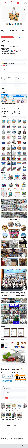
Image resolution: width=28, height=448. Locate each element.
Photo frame (8, 426)
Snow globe (22, 425)
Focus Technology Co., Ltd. (9, 445)
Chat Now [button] (21, 37)
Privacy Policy (24, 445)
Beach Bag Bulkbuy (3, 441)
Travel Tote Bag (15, 438)
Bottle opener (2, 426)
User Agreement (17, 445)
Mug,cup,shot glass (16, 426)
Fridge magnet (8, 425)
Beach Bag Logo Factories (21, 438)
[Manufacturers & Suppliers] (14, 1)
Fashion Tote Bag (10, 438)
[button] (25, 74)
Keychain (15, 425)
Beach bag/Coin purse (23, 426)
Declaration (21, 445)
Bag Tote (6, 438)
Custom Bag (2, 438)
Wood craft (2, 425)
